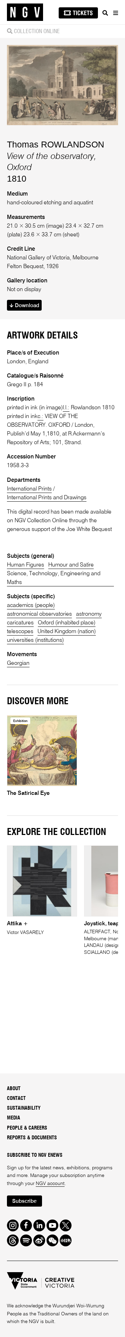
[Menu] (115, 13)
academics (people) (31, 605)
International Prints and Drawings (46, 498)
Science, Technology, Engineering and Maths (53, 578)
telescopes (20, 632)
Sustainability (24, 1108)
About (13, 1088)
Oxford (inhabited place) (66, 623)
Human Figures (25, 565)
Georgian (18, 663)
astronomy (89, 614)
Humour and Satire (71, 565)
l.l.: (66, 408)
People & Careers (27, 1128)
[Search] (105, 13)
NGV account (50, 1183)
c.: (40, 416)
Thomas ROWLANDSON (55, 144)
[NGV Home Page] (25, 12)
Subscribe (24, 1201)
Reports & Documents (32, 1137)
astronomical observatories (39, 614)
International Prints (29, 489)
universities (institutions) (35, 640)
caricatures (20, 623)
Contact (16, 1098)
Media (13, 1118)
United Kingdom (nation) (67, 632)
